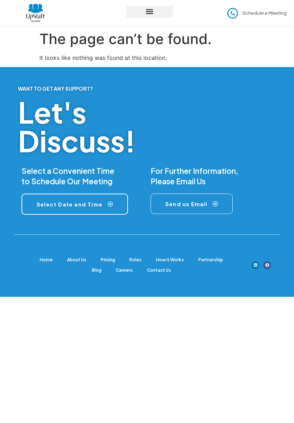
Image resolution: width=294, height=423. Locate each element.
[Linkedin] (255, 265)
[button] (149, 12)
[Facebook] (267, 265)
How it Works (170, 259)
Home (46, 259)
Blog (96, 270)
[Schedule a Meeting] (232, 13)
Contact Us (159, 270)
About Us (76, 259)
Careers (124, 270)
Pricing (108, 259)
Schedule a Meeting (264, 13)
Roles (135, 259)
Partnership (210, 259)
